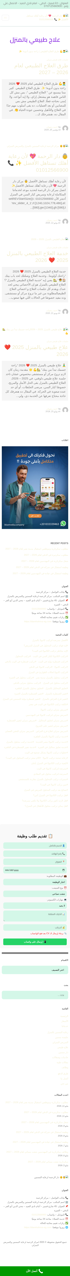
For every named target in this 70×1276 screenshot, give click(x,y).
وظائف (65, 1067)
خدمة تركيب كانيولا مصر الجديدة (51, 742)
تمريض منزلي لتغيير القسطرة (21, 720)
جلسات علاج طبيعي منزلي (57, 60)
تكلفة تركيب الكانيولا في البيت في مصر (48, 704)
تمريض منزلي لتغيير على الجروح (51, 726)
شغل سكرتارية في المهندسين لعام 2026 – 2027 (44, 561)
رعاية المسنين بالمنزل (57, 1032)
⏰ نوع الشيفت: (59, 888)
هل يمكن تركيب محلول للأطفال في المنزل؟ (46, 806)
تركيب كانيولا (60, 667)
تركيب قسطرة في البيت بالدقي (20, 661)
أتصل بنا (64, 1078)
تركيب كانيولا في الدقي (40, 667)
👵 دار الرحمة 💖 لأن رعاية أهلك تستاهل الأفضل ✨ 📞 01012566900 (37, 163)
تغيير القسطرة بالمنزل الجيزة (28, 693)
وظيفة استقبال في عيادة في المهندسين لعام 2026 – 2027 (40, 573)
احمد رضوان (52, 127)
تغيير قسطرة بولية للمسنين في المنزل (21, 699)
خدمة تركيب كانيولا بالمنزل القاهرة (50, 736)
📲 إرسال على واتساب (35, 941)
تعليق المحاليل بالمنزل (56, 688)
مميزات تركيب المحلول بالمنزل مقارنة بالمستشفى (42, 779)
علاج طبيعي (62, 1047)
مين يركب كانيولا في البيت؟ (53, 784)
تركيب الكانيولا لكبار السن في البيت (50, 656)
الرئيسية (64, 1016)
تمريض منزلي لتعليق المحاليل (52, 720)
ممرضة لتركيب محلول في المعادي (50, 774)
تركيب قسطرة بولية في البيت (52, 661)
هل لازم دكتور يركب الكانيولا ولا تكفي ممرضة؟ (44, 800)
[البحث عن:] (35, 995)
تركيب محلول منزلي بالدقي (26, 683)
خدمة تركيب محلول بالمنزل (19, 742)
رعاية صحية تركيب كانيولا (55, 758)
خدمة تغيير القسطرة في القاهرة (19, 747)
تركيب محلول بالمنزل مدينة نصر (51, 677)
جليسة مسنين (61, 1037)
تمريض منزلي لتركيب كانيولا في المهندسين (46, 715)
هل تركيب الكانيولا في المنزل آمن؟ (50, 795)
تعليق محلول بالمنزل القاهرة (28, 688)
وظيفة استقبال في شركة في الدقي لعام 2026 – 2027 (42, 567)
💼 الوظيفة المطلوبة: (56, 876)
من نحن (64, 1083)
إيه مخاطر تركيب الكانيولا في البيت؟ (49, 651)
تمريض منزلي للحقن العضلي (19, 731)
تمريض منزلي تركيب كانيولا (54, 709)
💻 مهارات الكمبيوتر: (57, 899)
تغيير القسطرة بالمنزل (56, 693)
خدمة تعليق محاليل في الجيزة (52, 747)
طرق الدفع (63, 1073)
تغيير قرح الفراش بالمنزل (54, 699)
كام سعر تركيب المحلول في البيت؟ (22, 758)
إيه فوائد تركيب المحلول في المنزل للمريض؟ (45, 645)
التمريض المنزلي (60, 1042)
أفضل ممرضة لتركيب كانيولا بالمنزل (49, 640)
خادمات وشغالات (60, 1057)
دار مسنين (63, 1052)
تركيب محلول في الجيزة (21, 677)
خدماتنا (65, 1026)
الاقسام (62, 970)
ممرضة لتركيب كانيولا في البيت (52, 768)
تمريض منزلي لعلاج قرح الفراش (51, 731)
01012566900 (39, 608)
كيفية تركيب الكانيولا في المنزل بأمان (49, 763)
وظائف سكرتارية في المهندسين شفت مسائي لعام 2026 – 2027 (37, 1152)
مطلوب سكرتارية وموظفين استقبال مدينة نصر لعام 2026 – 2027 (36, 548)
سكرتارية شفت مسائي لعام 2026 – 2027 (48, 1161)
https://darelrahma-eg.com (37, 621)
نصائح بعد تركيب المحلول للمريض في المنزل (45, 790)
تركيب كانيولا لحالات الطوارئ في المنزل (47, 672)
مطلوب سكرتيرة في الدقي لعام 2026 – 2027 (46, 555)
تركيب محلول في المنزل (55, 683)
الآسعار (64, 1021)
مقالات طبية (62, 1062)
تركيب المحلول (22, 656)
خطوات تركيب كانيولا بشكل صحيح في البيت (46, 752)
